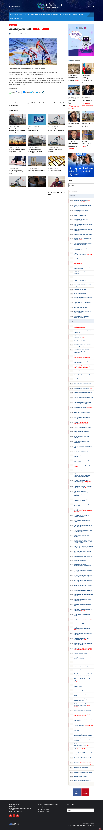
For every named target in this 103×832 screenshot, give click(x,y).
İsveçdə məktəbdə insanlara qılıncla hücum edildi (82, 384)
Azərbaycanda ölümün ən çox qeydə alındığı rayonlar (82, 312)
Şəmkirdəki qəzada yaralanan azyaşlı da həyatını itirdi (82, 600)
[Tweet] (32, 92)
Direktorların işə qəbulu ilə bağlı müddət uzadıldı (83, 595)
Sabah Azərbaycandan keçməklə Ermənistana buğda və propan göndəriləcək (17, 130)
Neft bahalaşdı (32, 191)
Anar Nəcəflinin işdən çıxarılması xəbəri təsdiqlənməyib (73, 145)
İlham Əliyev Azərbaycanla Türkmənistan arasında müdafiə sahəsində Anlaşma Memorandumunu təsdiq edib (82, 493)
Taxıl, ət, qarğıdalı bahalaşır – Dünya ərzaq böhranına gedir (82, 285)
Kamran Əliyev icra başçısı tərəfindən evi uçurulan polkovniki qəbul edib (73, 102)
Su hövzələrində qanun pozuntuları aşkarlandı (82, 729)
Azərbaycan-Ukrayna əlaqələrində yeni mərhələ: (83, 510)
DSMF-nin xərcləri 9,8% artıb (80, 776)
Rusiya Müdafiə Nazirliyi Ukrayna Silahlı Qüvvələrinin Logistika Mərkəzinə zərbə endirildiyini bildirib (83, 541)
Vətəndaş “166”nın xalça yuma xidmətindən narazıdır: (82, 481)
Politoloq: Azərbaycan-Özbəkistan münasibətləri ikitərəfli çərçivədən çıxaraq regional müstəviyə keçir (82, 475)
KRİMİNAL (76, 14)
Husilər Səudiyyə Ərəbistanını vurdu (82, 780)
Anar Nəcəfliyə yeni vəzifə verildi (81, 370)
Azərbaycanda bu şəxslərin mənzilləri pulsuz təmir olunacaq (83, 298)
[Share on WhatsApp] (12, 92)
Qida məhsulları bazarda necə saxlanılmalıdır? (81, 336)
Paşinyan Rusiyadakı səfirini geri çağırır (83, 665)
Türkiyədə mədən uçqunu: (83, 408)
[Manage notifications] (100, 829)
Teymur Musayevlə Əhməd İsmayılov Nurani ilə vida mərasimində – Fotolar (82, 206)
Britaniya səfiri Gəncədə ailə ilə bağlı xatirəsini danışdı (82, 685)
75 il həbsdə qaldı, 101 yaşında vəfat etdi (82, 303)
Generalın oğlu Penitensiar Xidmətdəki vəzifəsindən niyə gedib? (87, 79)
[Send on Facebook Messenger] (26, 92)
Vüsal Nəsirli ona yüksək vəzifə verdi (82, 662)
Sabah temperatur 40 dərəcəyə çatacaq (83, 234)
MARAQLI (22, 18)
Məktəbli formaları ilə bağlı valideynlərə (83, 465)
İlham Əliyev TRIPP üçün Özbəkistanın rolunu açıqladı (82, 552)
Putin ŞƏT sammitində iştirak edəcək (82, 427)
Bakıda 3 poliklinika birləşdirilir (83, 388)
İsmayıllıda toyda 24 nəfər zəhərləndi (82, 710)
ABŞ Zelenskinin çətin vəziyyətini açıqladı (81, 536)
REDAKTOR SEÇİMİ (48, 14)
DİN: (81, 748)
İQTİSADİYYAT (26, 14)
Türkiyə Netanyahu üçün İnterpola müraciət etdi (81, 442)
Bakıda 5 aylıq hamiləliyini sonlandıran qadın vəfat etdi (83, 610)
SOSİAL (60, 14)
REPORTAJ (41, 14)
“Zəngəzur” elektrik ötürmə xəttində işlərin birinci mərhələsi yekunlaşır (17, 151)
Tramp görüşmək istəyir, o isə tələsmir (83, 590)
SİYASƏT (20, 14)
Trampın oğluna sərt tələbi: (82, 326)
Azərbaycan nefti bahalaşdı (16, 191)
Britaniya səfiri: (83, 649)
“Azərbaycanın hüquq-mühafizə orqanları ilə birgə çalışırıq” (82, 705)
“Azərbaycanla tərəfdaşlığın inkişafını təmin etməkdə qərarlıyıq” (82, 744)
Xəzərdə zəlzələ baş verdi (80, 289)
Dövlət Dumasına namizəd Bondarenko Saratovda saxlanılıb (83, 531)
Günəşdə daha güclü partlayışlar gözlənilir (81, 437)
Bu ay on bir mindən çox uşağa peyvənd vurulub (83, 447)
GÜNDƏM (16, 14)
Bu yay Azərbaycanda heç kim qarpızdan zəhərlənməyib (83, 253)
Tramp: (83, 619)
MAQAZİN (17, 18)
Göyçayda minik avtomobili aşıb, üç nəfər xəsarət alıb (82, 361)
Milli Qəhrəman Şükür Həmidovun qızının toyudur (87, 144)
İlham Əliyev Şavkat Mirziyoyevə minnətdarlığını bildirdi (81, 500)
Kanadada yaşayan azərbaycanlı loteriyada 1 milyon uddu (81, 317)
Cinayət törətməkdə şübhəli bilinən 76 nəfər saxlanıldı (83, 758)
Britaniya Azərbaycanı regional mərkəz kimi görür (83, 694)
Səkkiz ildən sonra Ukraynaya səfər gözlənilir (82, 418)
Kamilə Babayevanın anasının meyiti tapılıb (73, 125)
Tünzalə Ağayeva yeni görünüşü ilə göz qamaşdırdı (83, 634)
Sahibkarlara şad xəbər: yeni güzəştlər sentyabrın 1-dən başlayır (83, 244)
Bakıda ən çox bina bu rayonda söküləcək (87, 125)
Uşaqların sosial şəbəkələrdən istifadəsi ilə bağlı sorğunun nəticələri (83, 547)
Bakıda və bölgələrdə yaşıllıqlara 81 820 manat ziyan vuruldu (83, 398)
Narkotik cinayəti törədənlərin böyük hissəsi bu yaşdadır (82, 267)
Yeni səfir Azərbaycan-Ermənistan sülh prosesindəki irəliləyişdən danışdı (83, 674)
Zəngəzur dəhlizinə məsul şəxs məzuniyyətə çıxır (81, 249)
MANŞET (11, 14)
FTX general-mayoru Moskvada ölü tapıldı (82, 615)
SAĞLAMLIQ (12, 18)
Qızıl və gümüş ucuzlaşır (54, 170)
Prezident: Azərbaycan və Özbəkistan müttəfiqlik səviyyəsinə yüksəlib (83, 576)
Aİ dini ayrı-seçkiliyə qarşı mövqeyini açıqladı (82, 239)
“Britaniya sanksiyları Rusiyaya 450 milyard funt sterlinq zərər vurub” (82, 680)
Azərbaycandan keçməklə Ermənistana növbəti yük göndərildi (35, 151)
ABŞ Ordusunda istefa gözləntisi (81, 280)
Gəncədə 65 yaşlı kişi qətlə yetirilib (82, 374)
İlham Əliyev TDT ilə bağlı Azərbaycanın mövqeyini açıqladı (83, 581)
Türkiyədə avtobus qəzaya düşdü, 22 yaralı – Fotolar (82, 211)
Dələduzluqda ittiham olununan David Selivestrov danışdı (87, 101)
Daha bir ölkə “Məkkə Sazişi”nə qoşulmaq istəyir (81, 220)
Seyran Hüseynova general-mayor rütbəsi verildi (82, 504)
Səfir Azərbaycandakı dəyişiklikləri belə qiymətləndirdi (83, 719)
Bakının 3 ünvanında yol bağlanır (82, 432)
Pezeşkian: (81, 423)
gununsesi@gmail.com (45, 809)
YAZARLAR (71, 14)
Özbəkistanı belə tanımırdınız (82, 201)
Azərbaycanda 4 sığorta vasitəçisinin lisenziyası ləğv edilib (17, 172)
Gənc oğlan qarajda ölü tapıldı (81, 340)
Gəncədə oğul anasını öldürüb (81, 451)
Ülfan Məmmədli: (83, 356)
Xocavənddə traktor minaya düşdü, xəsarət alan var (82, 460)
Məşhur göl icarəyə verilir (80, 215)
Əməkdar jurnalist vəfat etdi (80, 307)
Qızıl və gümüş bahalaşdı (80, 293)
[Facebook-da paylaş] (17, 92)
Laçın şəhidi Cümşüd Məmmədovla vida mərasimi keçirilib (83, 753)
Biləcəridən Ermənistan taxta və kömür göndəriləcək (83, 230)
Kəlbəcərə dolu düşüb (79, 690)
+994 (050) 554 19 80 (44, 807)
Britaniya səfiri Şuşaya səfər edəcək (82, 623)
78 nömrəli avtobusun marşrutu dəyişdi (83, 772)
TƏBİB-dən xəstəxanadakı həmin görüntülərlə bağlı (81, 639)
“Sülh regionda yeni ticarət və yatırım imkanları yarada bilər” (83, 724)
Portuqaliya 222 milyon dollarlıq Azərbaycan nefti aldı (81, 516)
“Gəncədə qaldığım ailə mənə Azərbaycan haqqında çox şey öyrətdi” (83, 734)
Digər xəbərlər (81, 783)
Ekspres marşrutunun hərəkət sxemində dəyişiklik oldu (83, 225)
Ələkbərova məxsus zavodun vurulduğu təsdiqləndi (83, 586)
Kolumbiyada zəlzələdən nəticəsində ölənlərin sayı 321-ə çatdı (82, 345)
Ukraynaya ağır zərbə (83, 262)
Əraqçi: (83, 366)
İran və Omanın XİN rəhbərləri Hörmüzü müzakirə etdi (83, 331)
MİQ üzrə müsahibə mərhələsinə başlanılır (81, 456)
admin (17, 33)
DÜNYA (36, 14)
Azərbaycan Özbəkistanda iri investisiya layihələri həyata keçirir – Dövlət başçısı (82, 565)
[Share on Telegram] (38, 92)
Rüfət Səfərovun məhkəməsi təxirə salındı (82, 521)
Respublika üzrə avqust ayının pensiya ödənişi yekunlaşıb (83, 644)
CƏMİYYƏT (32, 14)
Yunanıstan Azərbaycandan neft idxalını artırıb (83, 393)
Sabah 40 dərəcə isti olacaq (80, 653)
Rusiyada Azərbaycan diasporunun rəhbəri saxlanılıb (82, 379)
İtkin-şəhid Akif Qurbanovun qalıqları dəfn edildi (82, 739)
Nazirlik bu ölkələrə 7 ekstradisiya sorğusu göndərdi (82, 413)
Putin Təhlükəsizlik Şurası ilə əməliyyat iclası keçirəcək (83, 526)
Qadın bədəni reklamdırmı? (80, 560)
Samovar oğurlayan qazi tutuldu (81, 669)
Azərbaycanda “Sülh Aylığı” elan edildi (83, 556)
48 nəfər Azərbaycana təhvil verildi (82, 470)
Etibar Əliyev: (83, 763)
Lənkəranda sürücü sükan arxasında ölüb (82, 605)
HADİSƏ (81, 14)
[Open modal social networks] (43, 92)
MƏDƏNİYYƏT (65, 14)
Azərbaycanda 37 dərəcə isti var (81, 258)
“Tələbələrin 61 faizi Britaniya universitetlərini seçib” (81, 699)
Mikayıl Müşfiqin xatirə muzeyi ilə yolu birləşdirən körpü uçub (73, 78)
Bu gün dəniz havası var (79, 276)
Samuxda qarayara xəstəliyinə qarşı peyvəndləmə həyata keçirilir (82, 403)
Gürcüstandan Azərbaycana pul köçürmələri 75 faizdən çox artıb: (56, 192)
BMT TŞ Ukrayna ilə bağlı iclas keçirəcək (81, 272)
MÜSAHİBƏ (55, 14)
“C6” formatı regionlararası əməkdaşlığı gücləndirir (83, 571)
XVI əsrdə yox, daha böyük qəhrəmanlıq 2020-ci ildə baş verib (83, 487)
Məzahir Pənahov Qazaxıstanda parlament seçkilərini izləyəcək (81, 768)
